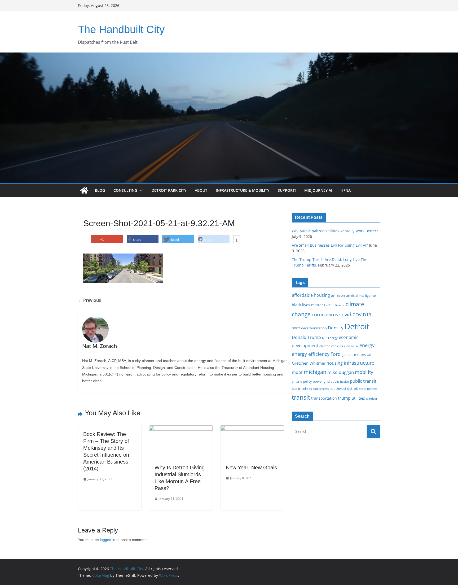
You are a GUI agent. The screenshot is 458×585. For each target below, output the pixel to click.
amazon (338, 295)
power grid (321, 381)
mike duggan (340, 372)
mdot (297, 372)
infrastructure (359, 363)
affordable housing (311, 295)
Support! (287, 190)
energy (367, 345)
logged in (107, 540)
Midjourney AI (318, 190)
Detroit (357, 326)
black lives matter (307, 304)
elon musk (351, 346)
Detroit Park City (169, 190)
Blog (100, 190)
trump (344, 398)
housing (335, 363)
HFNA (346, 190)
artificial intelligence (361, 295)
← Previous (89, 300)
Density (336, 328)
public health (340, 381)
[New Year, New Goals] (252, 429)
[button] (140, 190)
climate (339, 305)
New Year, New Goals (251, 467)
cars (328, 305)
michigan (315, 372)
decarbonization (314, 328)
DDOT (296, 328)
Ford (336, 354)
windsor (371, 398)
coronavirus (325, 314)
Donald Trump (306, 337)
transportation (324, 398)
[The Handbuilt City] (229, 56)
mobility (364, 372)
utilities (358, 398)
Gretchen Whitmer (308, 363)
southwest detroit (344, 388)
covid (345, 314)
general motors (354, 354)
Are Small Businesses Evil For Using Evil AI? (330, 245)
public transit (363, 381)
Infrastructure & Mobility (242, 190)
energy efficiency (310, 354)
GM (369, 355)
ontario (297, 381)
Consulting (125, 190)
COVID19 (362, 315)
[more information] (237, 239)
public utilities (302, 388)
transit (301, 397)
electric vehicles (331, 346)
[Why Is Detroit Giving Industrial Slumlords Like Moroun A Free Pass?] (181, 429)
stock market (368, 389)
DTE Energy (330, 338)
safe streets (321, 389)
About (201, 190)
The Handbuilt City (121, 29)
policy (307, 381)
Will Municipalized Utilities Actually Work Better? (335, 230)
